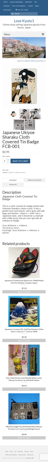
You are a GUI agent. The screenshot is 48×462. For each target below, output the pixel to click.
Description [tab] (13, 180)
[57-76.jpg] (18, 124)
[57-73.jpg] (13, 114)
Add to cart (20, 161)
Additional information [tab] (35, 180)
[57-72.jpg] (24, 86)
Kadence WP (30, 458)
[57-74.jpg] (24, 114)
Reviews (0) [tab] (13, 184)
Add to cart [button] (24, 292)
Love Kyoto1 (24, 21)
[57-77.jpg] (29, 124)
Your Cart (22, 10)
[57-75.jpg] (35, 114)
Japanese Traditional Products (35, 61)
